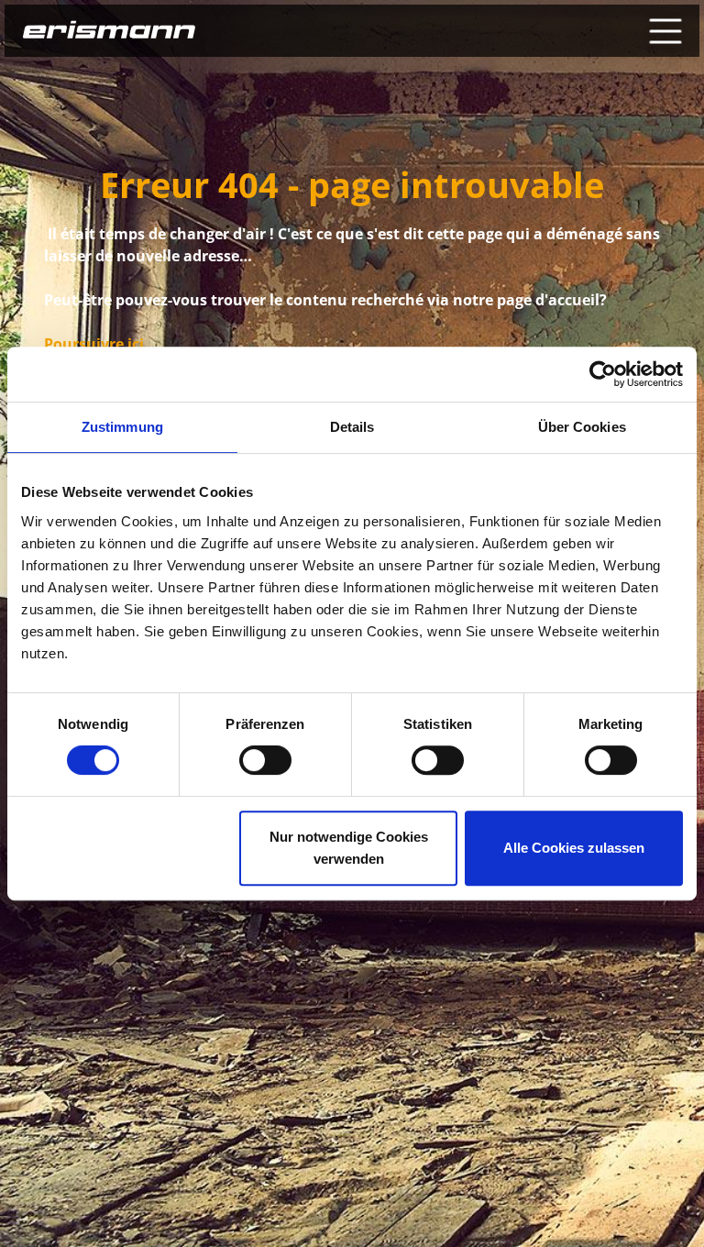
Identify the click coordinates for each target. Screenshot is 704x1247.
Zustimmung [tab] (122, 427)
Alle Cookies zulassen (573, 847)
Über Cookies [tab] (582, 427)
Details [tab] (352, 427)
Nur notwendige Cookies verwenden (349, 847)
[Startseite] (109, 31)
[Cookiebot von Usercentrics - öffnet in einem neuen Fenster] (602, 374)
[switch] (265, 760)
